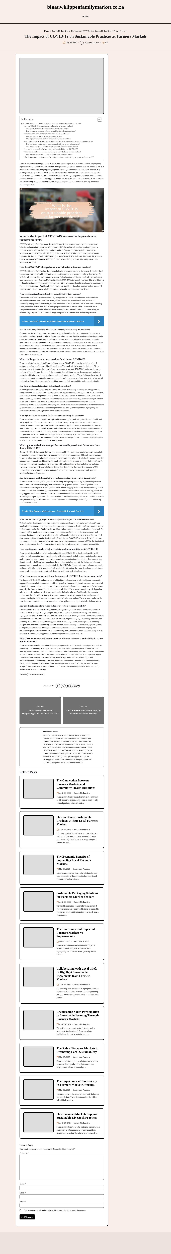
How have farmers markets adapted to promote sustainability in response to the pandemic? (52, 144)
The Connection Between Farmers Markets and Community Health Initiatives (76, 784)
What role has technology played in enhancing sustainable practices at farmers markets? (52, 146)
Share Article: (49, 686)
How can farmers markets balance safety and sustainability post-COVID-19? (51, 149)
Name (23, 1184)
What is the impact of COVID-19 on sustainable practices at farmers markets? (51, 123)
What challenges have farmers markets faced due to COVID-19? (46, 134)
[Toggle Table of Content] (98, 119)
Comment (24, 1153)
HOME (85, 17)
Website (23, 1202)
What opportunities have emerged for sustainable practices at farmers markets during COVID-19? (58, 141)
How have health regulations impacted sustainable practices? (44, 136)
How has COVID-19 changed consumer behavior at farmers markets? (48, 126)
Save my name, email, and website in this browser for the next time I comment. (55, 1210)
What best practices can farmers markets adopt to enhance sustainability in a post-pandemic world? (59, 157)
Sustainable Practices (36, 674)
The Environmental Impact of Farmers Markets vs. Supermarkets (76, 932)
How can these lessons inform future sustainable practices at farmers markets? (49, 154)
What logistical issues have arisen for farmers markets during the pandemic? (48, 139)
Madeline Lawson (92, 43)
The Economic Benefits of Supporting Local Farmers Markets (74, 860)
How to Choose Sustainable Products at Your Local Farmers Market (77, 820)
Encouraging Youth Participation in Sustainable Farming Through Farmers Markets (78, 1015)
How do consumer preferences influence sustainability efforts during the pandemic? (51, 131)
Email (23, 1193)
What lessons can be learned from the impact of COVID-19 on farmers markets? (52, 152)
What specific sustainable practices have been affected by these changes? (47, 128)
